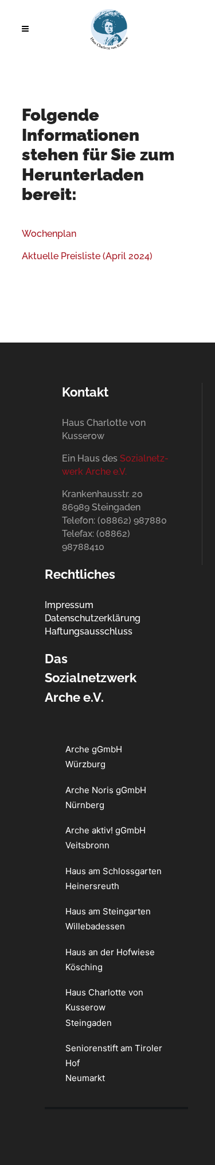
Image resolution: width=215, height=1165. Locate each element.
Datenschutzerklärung (92, 618)
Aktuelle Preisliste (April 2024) (87, 256)
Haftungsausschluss (88, 631)
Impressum (69, 604)
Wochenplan (49, 233)
